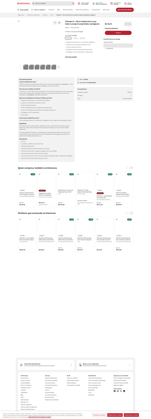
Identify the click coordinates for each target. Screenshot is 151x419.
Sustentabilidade (25, 383)
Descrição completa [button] (71, 57)
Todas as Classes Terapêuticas (29, 407)
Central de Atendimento (95, 378)
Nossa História (24, 378)
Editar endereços (71, 383)
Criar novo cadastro (72, 378)
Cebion (86, 79)
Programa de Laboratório (52, 399)
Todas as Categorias (26, 404)
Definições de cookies (99, 415)
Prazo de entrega (93, 387)
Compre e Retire (49, 392)
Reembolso (91, 390)
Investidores (24, 392)
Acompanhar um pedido (73, 385)
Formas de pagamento (94, 385)
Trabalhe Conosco (26, 387)
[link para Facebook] (115, 391)
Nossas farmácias (25, 380)
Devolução (91, 395)
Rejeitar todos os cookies (115, 415)
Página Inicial (21, 15)
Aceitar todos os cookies (131, 415)
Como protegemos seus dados (122, 378)
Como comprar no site (94, 383)
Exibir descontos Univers (125, 9)
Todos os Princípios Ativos (28, 409)
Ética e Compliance (26, 385)
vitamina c (66, 84)
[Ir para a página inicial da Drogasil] (23, 3)
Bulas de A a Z (24, 402)
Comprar (118, 32)
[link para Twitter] (121, 391)
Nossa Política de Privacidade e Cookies (40, 417)
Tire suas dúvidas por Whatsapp (96, 380)
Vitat (22, 397)
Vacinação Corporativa (51, 385)
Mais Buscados (25, 399)
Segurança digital (118, 385)
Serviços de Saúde (50, 383)
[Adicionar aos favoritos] (55, 22)
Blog (22, 395)
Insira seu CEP (108, 42)
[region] (75, 415)
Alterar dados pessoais (73, 380)
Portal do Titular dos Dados (121, 383)
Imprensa (23, 390)
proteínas (31, 95)
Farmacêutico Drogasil (51, 380)
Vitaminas (45, 15)
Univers (47, 390)
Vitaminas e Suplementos (33, 15)
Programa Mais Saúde (51, 378)
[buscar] (73, 3)
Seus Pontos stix (49, 397)
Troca (89, 392)
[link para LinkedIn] (124, 391)
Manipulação (48, 387)
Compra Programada (50, 395)
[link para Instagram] (118, 391)
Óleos (52, 15)
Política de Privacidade (120, 380)
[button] (40, 42)
